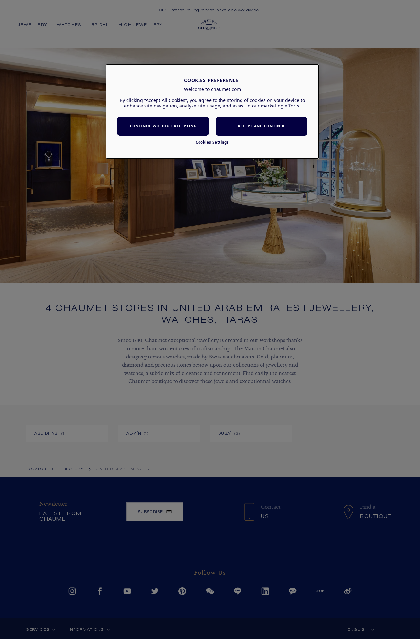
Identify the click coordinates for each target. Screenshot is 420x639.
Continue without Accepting (163, 126)
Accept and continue (261, 126)
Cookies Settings (212, 142)
